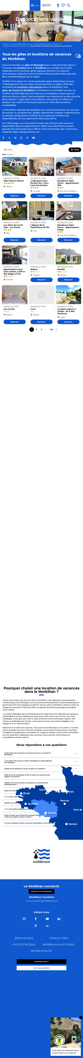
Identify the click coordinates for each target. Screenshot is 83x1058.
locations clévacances (30, 87)
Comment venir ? (41, 962)
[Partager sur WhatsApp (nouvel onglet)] (21, 138)
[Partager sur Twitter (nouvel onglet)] (9, 138)
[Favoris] (63, 5)
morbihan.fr (41, 950)
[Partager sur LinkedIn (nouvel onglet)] (15, 138)
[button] (68, 5)
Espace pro (58, 938)
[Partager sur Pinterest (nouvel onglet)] (27, 138)
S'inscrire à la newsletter (41, 891)
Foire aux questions (41, 968)
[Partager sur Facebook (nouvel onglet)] (3, 138)
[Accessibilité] (58, 5)
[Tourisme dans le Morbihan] (47, 5)
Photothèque (24, 944)
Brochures (24, 938)
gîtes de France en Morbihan (18, 90)
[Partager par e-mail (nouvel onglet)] (33, 138)
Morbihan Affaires (59, 944)
